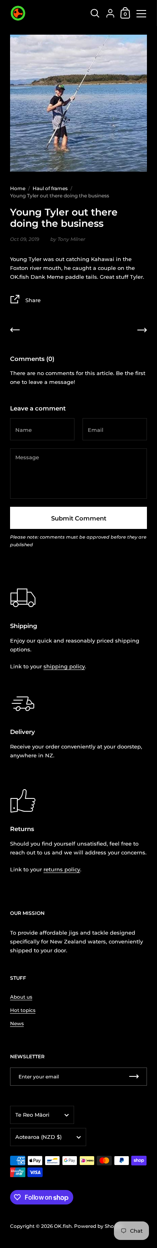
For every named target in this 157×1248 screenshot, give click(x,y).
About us (21, 997)
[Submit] (134, 1077)
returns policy (61, 869)
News (17, 1023)
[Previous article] (15, 331)
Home (17, 188)
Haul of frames (50, 188)
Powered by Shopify (98, 1226)
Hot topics (22, 1010)
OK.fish (63, 1226)
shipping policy (64, 666)
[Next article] (142, 331)
